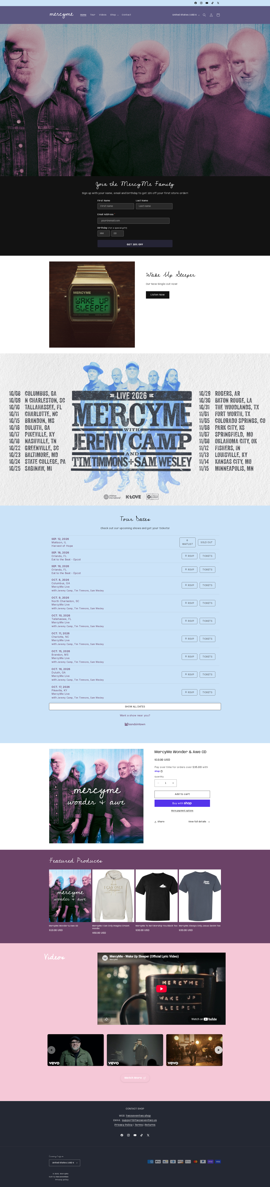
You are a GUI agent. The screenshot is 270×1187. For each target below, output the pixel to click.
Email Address (106, 215)
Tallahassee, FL (61, 619)
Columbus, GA (61, 583)
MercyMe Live (61, 586)
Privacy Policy (123, 1124)
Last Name (142, 201)
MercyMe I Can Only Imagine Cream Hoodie (110, 927)
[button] (114, 15)
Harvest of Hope (62, 545)
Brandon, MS (60, 654)
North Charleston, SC (65, 601)
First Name (104, 201)
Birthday (112, 228)
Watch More (133, 1078)
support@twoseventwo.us (139, 1120)
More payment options (182, 811)
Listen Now (158, 295)
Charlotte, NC (60, 636)
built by (59, 1177)
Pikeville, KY (59, 690)
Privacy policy (62, 1180)
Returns (150, 1124)
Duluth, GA (59, 672)
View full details (197, 822)
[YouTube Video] (76, 1050)
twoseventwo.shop (138, 1115)
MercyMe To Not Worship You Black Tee (157, 926)
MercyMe (64, 1174)
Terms (139, 1124)
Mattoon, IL (59, 542)
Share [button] (161, 822)
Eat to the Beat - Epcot (66, 559)
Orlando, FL (59, 556)
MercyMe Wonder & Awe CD (63, 926)
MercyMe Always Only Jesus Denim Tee (200, 926)
